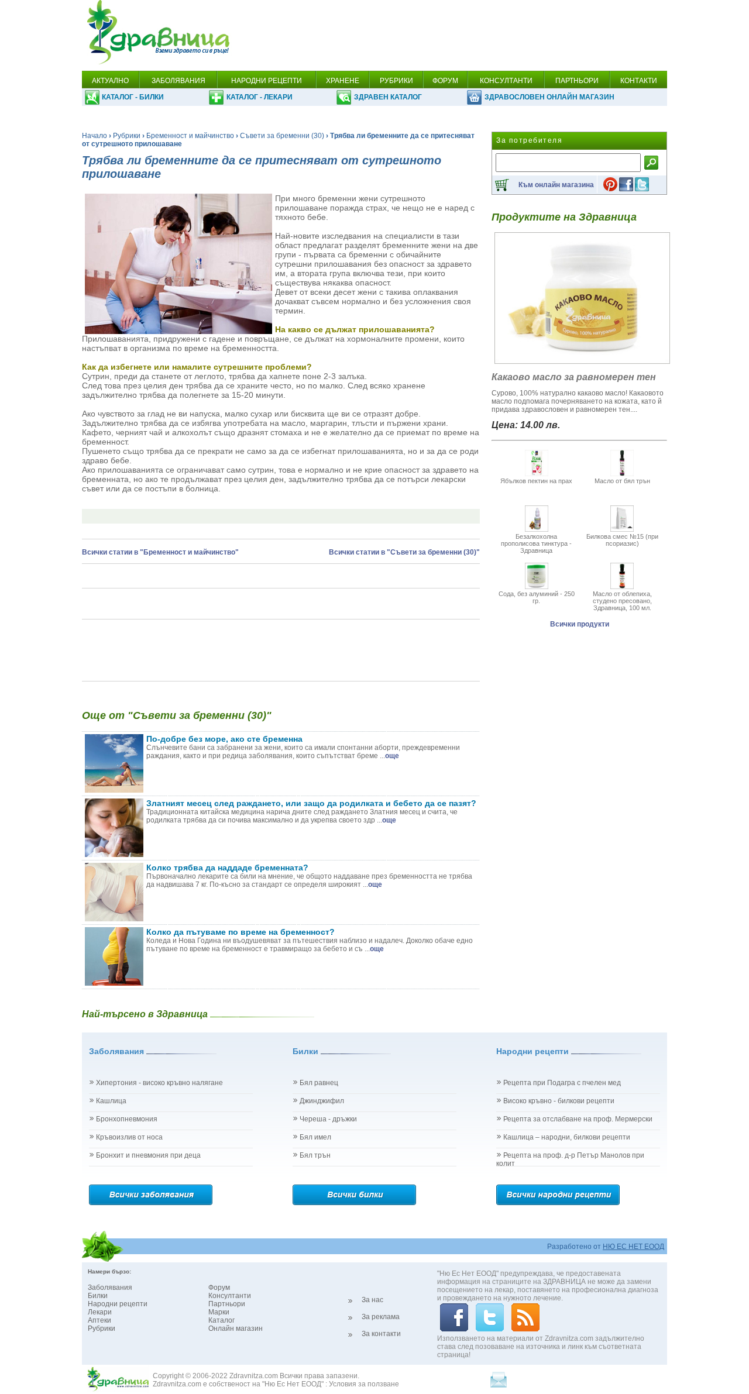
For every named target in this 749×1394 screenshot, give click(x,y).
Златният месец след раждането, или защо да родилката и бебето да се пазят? (311, 803)
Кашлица (111, 1101)
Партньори (226, 1304)
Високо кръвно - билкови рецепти (558, 1101)
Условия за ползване (364, 1384)
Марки (218, 1312)
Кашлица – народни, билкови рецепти (566, 1137)
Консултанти (229, 1296)
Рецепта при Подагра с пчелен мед (562, 1083)
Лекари (100, 1312)
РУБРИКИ (396, 81)
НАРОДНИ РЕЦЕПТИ (266, 81)
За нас (372, 1300)
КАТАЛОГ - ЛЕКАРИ (259, 97)
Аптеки (99, 1320)
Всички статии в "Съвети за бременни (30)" (404, 552)
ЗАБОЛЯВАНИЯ (178, 81)
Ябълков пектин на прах (536, 480)
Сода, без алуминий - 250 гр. (537, 597)
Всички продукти (579, 624)
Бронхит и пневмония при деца (148, 1155)
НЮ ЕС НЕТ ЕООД (633, 1246)
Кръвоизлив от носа (129, 1137)
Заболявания (110, 1287)
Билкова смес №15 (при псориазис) (622, 540)
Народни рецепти (117, 1304)
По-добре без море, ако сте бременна (224, 739)
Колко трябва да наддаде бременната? (227, 867)
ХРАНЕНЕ (342, 81)
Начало (94, 136)
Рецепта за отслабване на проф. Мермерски (577, 1119)
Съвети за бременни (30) (282, 136)
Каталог (221, 1320)
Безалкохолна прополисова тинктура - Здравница (536, 543)
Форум (219, 1287)
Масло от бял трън (622, 480)
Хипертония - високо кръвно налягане (159, 1083)
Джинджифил (322, 1101)
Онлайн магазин (235, 1328)
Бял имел (315, 1137)
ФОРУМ (445, 81)
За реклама (381, 1317)
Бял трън (315, 1155)
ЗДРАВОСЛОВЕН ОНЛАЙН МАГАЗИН (549, 97)
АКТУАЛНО (110, 81)
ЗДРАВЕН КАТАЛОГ (388, 97)
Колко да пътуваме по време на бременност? (240, 932)
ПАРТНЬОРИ (577, 81)
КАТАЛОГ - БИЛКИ (133, 97)
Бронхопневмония (126, 1119)
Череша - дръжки (328, 1119)
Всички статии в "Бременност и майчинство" (160, 552)
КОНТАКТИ (638, 81)
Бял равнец (319, 1083)
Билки (98, 1296)
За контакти (381, 1334)
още (392, 756)
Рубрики (126, 136)
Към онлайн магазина (556, 185)
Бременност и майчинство (190, 136)
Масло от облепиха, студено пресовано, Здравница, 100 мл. (622, 600)
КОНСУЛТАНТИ (506, 81)
